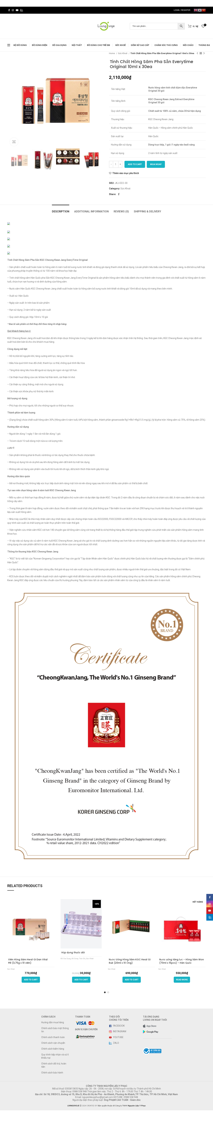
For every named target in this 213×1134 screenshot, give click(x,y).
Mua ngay (156, 164)
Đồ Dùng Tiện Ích (78, 958)
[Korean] (200, 10)
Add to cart (135, 164)
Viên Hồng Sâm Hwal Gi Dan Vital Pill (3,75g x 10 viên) (28, 961)
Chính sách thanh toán (53, 1037)
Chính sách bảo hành (52, 1072)
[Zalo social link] (21, 10)
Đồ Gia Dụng (66, 958)
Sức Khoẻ (123, 53)
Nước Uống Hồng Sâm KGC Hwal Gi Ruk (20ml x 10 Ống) (129, 961)
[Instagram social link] (13, 10)
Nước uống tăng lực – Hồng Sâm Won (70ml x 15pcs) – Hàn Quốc (181, 961)
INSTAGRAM (119, 1031)
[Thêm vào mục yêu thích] (53, 951)
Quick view (53, 945)
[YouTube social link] (17, 10)
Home (112, 53)
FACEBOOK (118, 1025)
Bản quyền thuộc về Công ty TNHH (122, 1106)
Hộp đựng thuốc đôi (73, 952)
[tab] (60, 210)
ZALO (115, 1043)
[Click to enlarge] (14, 142)
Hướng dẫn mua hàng (52, 1022)
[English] (196, 10)
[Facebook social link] (9, 10)
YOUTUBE (117, 1037)
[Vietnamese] (204, 10)
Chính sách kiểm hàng (52, 1048)
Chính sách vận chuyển (53, 1043)
